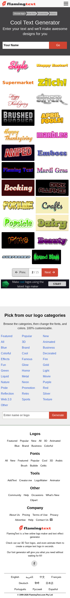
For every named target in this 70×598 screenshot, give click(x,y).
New (46, 336)
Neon (25, 382)
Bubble (34, 465)
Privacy (54, 514)
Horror (26, 370)
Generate (58, 415)
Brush (24, 465)
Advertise (20, 519)
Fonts (35, 454)
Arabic (59, 460)
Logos (35, 434)
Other (4, 405)
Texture (47, 399)
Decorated (49, 353)
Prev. (22, 272)
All (2, 341)
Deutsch (23, 583)
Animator (55, 480)
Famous (27, 359)
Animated (49, 341)
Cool (25, 353)
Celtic (43, 465)
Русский (37, 589)
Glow (25, 364)
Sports (26, 399)
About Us (14, 514)
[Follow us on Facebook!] (34, 563)
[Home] (19, 4)
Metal (25, 376)
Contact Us (42, 519)
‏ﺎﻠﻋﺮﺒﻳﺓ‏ (29, 577)
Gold (46, 364)
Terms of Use (40, 514)
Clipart (34, 500)
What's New (52, 495)
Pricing (26, 514)
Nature (5, 382)
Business (49, 347)
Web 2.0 (6, 399)
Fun (3, 364)
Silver (46, 393)
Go (58, 45)
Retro (25, 393)
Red (45, 387)
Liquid (5, 376)
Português (20, 589)
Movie (47, 376)
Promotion (28, 387)
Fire (45, 359)
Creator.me (25, 480)
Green (5, 370)
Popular (27, 336)
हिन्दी (37, 583)
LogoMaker (40, 480)
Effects (5, 359)
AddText (12, 480)
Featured (6, 336)
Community (14, 495)
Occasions (37, 495)
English (15, 577)
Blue (4, 347)
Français (56, 577)
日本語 (49, 583)
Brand (26, 347)
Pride (4, 387)
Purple (47, 382)
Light (46, 370)
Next (48, 272)
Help (26, 495)
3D (24, 341)
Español (53, 589)
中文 (42, 577)
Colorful (6, 353)
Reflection (7, 393)
